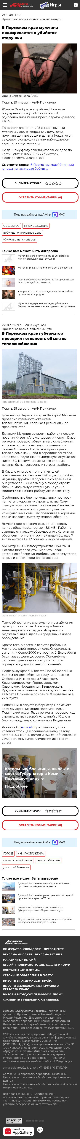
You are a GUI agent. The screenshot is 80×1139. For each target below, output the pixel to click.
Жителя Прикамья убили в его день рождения (45, 267)
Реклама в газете (48, 954)
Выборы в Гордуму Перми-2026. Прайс (33, 994)
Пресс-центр (54, 949)
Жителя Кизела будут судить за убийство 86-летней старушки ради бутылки (44, 257)
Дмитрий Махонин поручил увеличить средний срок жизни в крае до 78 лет (45, 897)
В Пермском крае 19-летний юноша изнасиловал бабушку (38, 166)
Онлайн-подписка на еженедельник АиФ (36, 965)
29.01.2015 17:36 (11, 15)
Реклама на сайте (17, 954)
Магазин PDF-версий (19, 959)
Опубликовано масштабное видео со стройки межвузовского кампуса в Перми (45, 920)
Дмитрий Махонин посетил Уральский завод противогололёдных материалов (44, 885)
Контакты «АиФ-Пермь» (21, 970)
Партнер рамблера (35, 1121)
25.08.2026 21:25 (12, 325)
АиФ (35, 96)
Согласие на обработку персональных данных (34, 1074)
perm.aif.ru (28, 727)
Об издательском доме (22, 949)
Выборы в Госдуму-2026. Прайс (27, 980)
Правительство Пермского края (24, 401)
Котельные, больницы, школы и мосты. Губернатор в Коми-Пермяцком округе (37, 774)
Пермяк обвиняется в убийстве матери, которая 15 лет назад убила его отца (46, 281)
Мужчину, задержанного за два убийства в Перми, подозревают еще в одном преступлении (46, 305)
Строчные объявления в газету (28, 975)
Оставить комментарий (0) (40, 197)
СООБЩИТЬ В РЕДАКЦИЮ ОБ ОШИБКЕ (31, 999)
